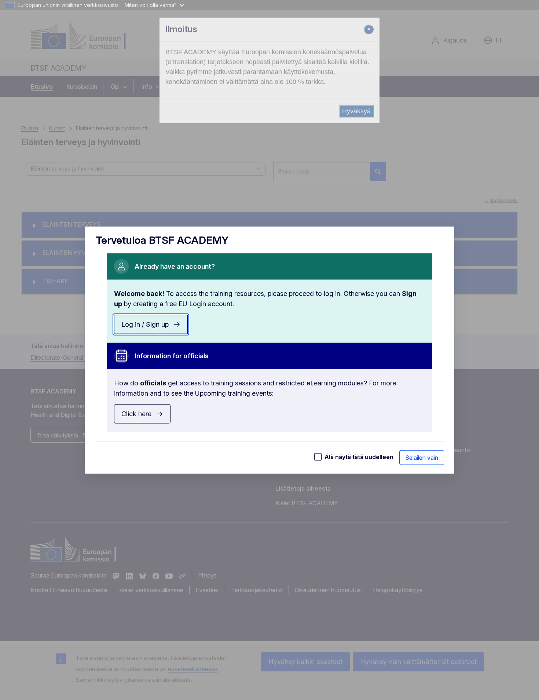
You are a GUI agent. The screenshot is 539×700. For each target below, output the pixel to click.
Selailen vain (421, 457)
